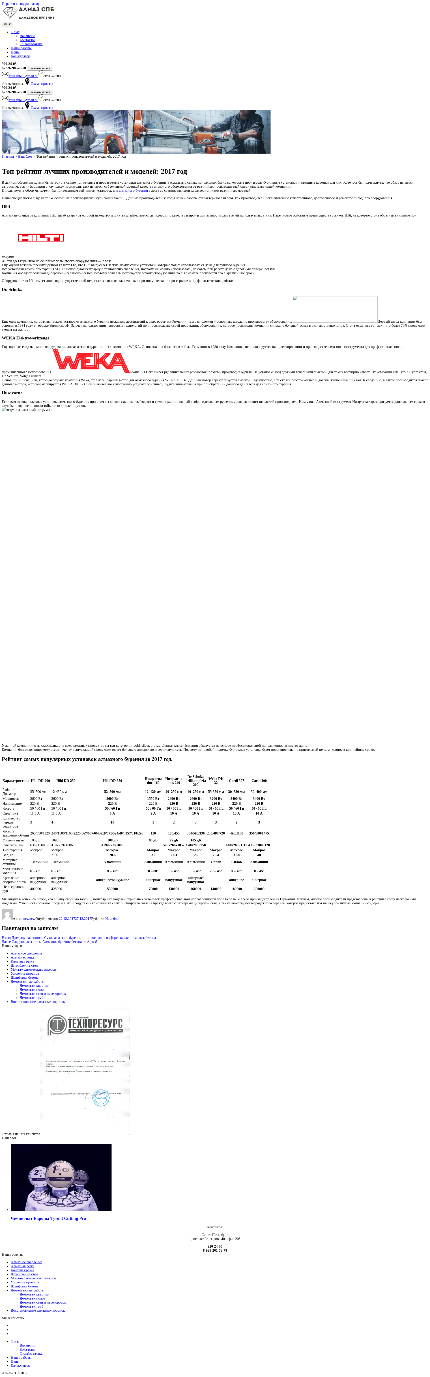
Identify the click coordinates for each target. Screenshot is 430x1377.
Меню (7, 24)
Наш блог (112, 918)
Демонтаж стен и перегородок (43, 993)
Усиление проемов (25, 973)
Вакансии (27, 36)
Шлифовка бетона (25, 977)
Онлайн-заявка (31, 44)
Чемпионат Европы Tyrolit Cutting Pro (48, 1218)
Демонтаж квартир (34, 985)
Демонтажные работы (27, 981)
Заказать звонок (40, 68)
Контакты (27, 40)
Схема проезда (42, 84)
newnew (29, 918)
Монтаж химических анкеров (33, 969)
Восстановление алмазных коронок (38, 1002)
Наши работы (21, 48)
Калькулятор (20, 56)
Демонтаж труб (31, 998)
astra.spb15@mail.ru (23, 76)
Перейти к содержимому (21, 4)
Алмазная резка (22, 957)
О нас (15, 32)
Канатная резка (22, 961)
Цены (15, 52)
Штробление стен (24, 965)
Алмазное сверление (26, 953)
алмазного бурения (133, 190)
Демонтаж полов (32, 989)
